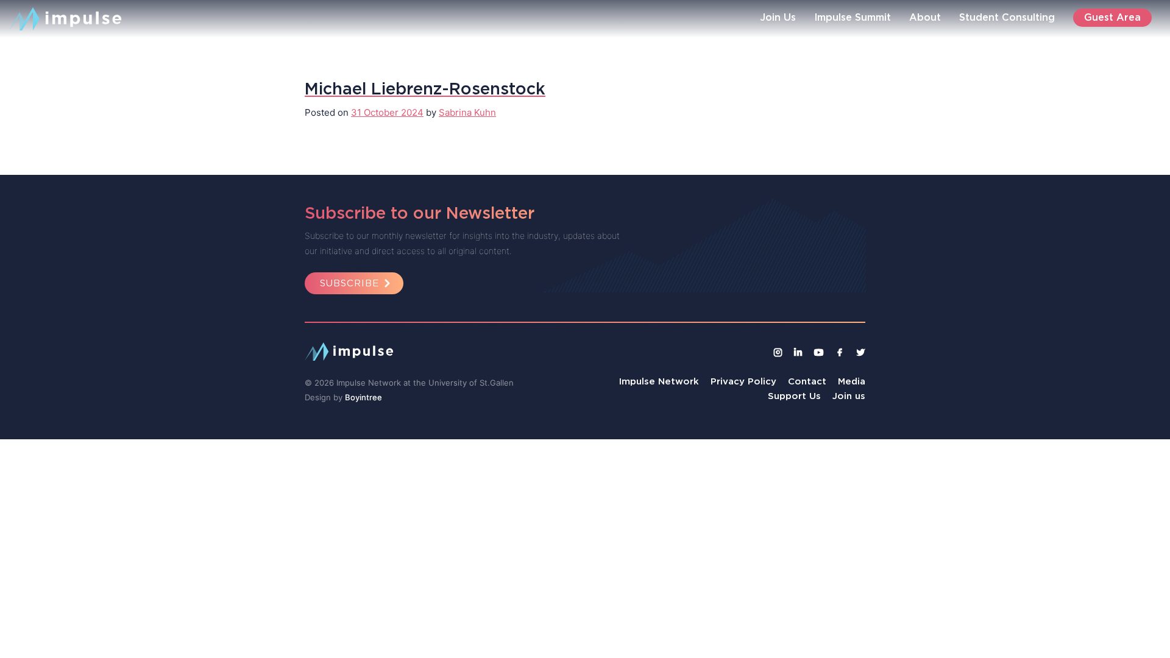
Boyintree (363, 397)
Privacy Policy (743, 381)
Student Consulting (1007, 17)
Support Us (794, 396)
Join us (848, 396)
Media (851, 381)
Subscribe (349, 283)
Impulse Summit (852, 17)
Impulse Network (659, 381)
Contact (807, 381)
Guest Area (1112, 17)
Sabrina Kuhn (467, 112)
